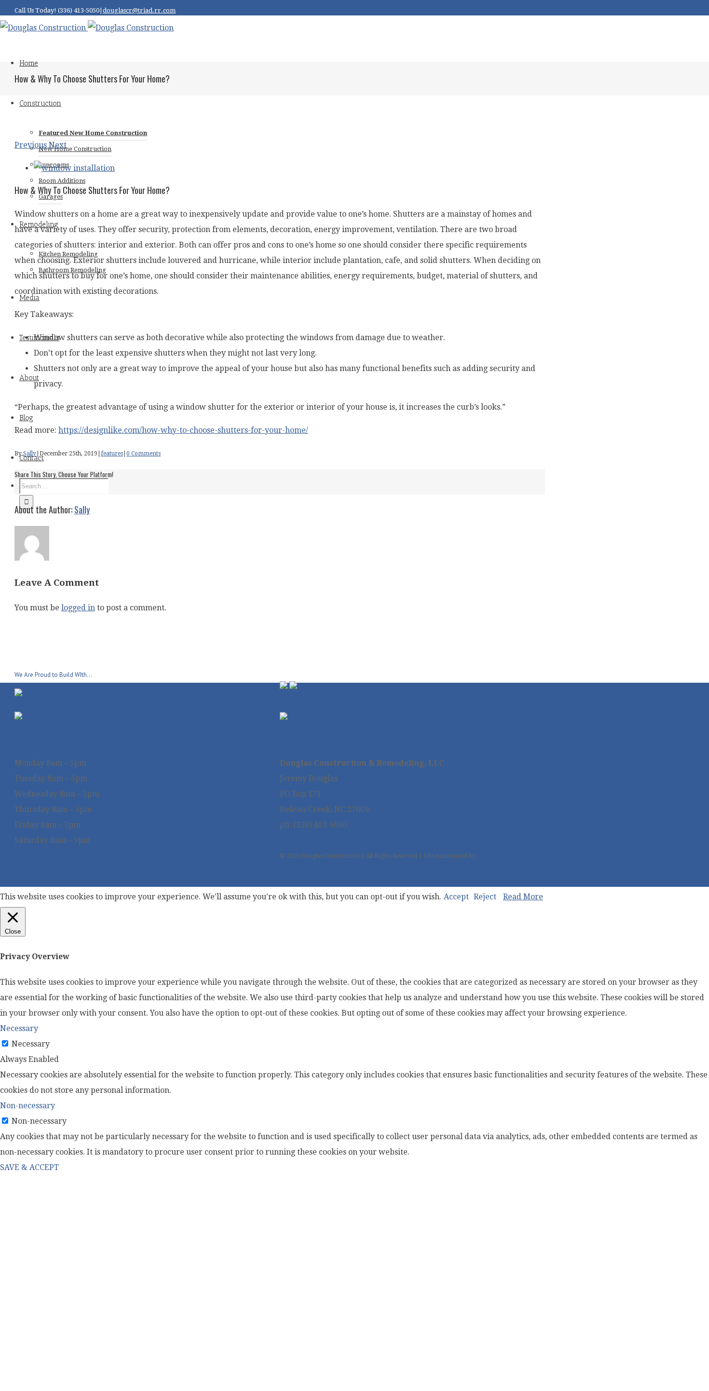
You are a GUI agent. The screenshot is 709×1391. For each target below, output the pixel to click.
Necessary (31, 1043)
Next (58, 145)
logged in (78, 607)
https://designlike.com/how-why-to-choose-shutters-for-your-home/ (183, 430)
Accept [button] (456, 896)
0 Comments (143, 453)
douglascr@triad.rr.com (139, 10)
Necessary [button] (19, 1028)
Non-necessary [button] (27, 1105)
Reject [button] (485, 896)
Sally (29, 453)
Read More (523, 896)
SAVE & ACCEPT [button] (29, 1167)
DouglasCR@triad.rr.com (325, 840)
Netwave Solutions (502, 856)
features (112, 453)
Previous (30, 145)
